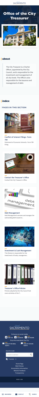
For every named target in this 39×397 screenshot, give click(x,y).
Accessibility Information (19, 368)
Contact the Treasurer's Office (17, 177)
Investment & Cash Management (18, 250)
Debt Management (12, 213)
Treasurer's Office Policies (15, 288)
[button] (11, 359)
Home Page (19, 364)
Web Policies (19, 366)
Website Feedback (19, 371)
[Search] (31, 355)
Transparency (19, 373)
